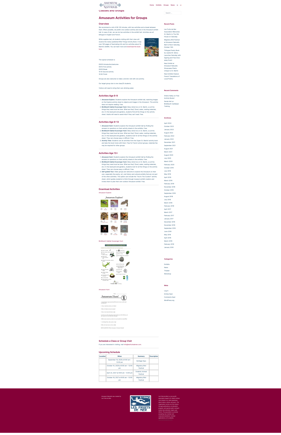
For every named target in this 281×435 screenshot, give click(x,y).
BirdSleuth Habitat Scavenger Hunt (111, 241)
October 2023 (169, 126)
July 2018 (167, 199)
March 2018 (168, 203)
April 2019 (167, 177)
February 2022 (169, 136)
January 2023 (169, 129)
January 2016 (168, 247)
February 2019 (169, 184)
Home (152, 5)
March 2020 (168, 161)
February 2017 (169, 215)
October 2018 (169, 190)
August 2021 (168, 149)
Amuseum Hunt (104, 289)
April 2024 (167, 123)
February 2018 (169, 206)
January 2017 (168, 219)
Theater (167, 271)
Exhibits (159, 5)
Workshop (167, 274)
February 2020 (169, 164)
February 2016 (169, 244)
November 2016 (169, 225)
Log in (166, 291)
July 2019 (167, 171)
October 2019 (169, 168)
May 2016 (167, 235)
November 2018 (169, 187)
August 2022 (168, 133)
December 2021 (169, 142)
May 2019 (167, 174)
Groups (166, 5)
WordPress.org (169, 300)
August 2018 (168, 196)
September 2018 (170, 193)
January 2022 (169, 139)
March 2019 (168, 180)
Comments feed (169, 297)
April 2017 (167, 209)
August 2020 (168, 155)
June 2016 (167, 231)
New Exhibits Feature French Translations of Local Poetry (172, 76)
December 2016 (169, 222)
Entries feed (168, 294)
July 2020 (167, 158)
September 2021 (170, 145)
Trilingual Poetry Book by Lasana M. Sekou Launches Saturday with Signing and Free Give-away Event (172, 55)
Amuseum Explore (105, 193)
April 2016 (167, 238)
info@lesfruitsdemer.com (132, 344)
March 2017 (168, 212)
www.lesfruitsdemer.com (165, 420)
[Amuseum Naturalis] (110, 5)
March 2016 (168, 241)
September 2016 (170, 228)
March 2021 (168, 152)
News (173, 5)
